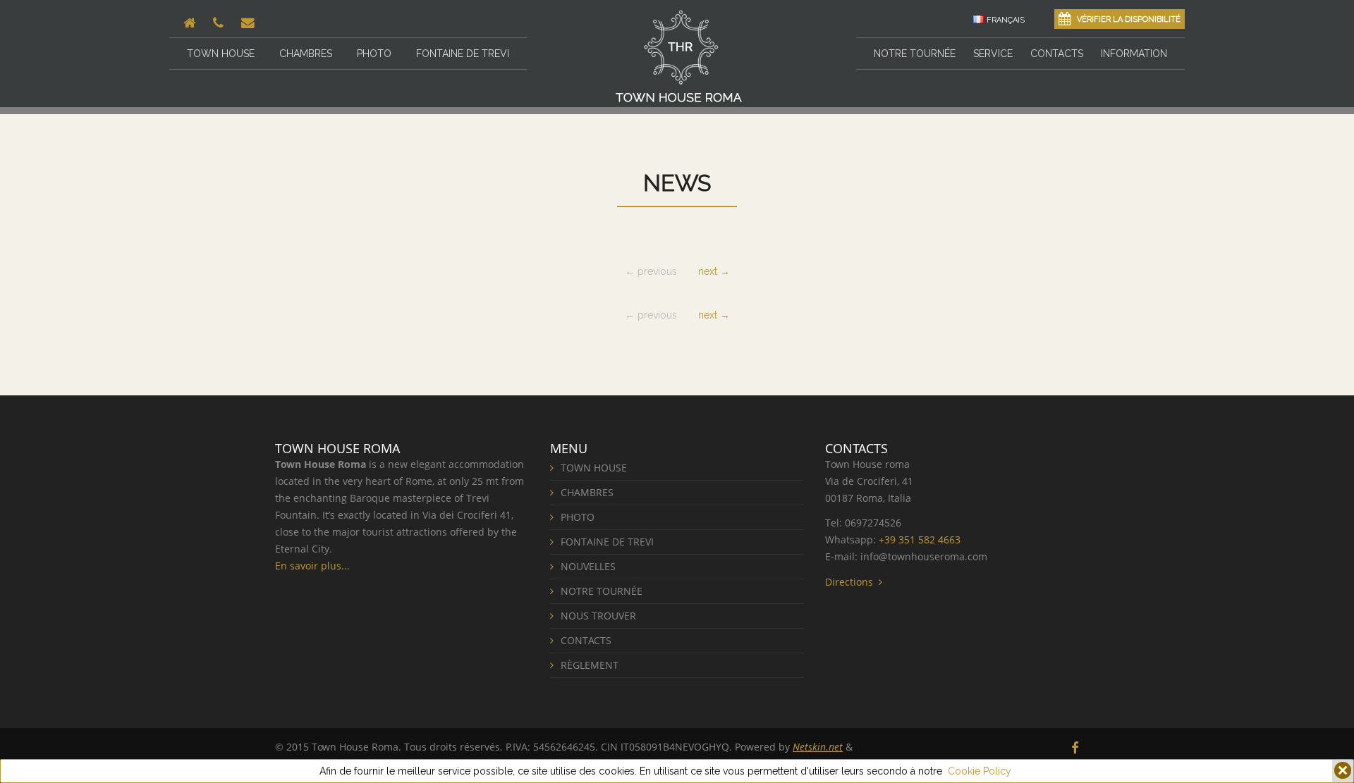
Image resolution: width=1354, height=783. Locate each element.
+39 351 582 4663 (919, 539)
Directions (852, 581)
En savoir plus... (312, 565)
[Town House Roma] (679, 56)
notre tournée (915, 53)
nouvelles (588, 566)
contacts (1056, 53)
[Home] (191, 22)
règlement (589, 665)
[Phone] (220, 22)
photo (374, 53)
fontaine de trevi (462, 53)
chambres (305, 53)
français (1006, 20)
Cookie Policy (979, 771)
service (993, 53)
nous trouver (598, 615)
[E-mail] (249, 22)
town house (221, 53)
